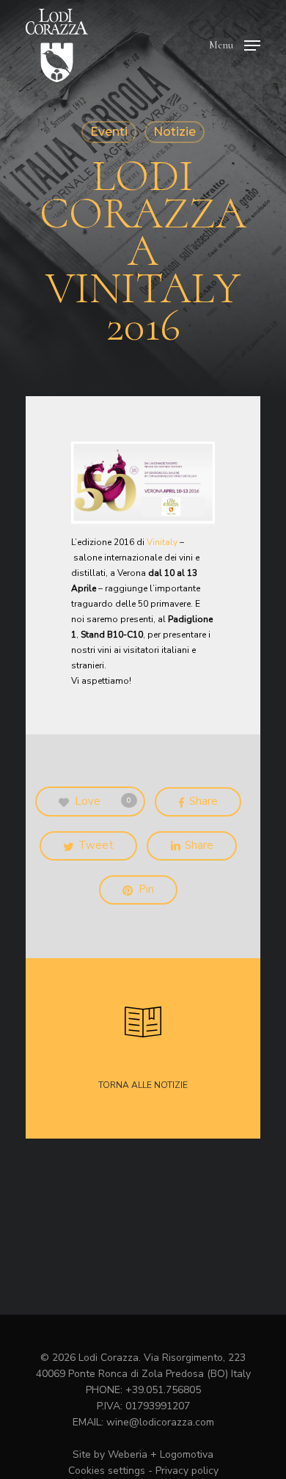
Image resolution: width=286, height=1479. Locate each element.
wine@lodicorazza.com (160, 1422)
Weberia (127, 1454)
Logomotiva (186, 1454)
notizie (174, 132)
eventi (109, 132)
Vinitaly (162, 542)
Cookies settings (106, 1471)
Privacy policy (187, 1471)
